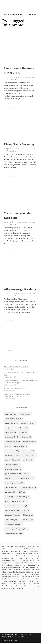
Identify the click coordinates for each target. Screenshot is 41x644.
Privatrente (9, 506)
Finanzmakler (30, 455)
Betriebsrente (10, 432)
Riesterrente (28, 515)
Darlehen (23, 432)
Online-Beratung (23, 497)
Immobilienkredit (11, 487)
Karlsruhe (10, 492)
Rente (26, 510)
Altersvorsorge (25, 414)
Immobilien (10, 478)
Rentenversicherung (12, 515)
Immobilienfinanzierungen (10, 567)
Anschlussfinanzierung (13, 418)
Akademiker (10, 414)
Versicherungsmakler (13, 524)
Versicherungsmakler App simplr (16, 529)
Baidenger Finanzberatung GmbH (26, 77)
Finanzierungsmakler (13, 455)
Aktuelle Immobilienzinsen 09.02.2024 (16, 367)
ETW (8, 446)
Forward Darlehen (12, 464)
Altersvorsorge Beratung (20, 289)
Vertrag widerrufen (10, 640)
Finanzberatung (12, 451)
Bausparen (31, 565)
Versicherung (27, 520)
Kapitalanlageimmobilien (28, 576)
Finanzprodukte (11, 79)
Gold (27, 474)
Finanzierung (28, 451)
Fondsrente (27, 460)
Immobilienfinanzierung (14, 483)
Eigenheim (26, 437)
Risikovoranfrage (12, 520)
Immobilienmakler (29, 487)
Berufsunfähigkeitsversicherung (16, 428)
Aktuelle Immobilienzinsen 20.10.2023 (16, 388)
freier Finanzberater (13, 474)
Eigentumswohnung (12, 441)
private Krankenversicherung (15, 501)
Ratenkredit (22, 506)
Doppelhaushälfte (11, 437)
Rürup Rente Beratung (19, 144)
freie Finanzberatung (13, 469)
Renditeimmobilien (12, 510)
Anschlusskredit (11, 423)
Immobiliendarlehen (26, 478)
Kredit (22, 492)
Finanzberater (20, 446)
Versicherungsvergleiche (14, 533)
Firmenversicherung (12, 460)
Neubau (9, 497)
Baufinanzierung (28, 423)
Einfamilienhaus (29, 441)
